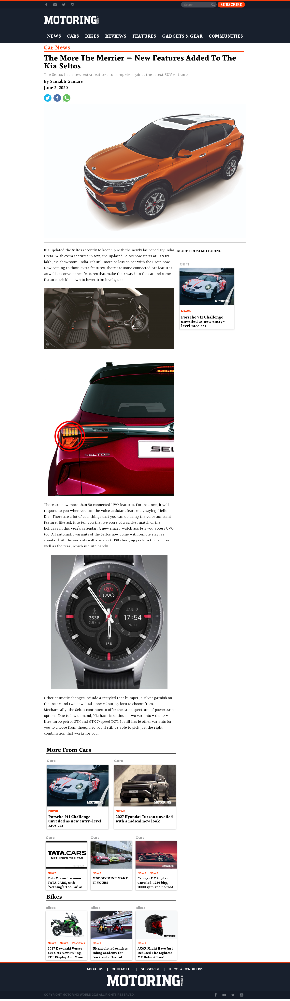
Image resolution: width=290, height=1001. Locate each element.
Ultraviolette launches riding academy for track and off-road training (110, 955)
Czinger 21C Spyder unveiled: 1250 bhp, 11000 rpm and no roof (155, 883)
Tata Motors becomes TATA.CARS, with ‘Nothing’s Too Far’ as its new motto (65, 885)
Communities (226, 36)
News (54, 36)
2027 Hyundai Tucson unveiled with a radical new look (144, 819)
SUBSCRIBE (150, 969)
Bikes (92, 36)
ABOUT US (95, 969)
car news (57, 48)
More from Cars (68, 750)
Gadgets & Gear (182, 36)
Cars (73, 36)
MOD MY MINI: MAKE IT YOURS (110, 881)
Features (144, 36)
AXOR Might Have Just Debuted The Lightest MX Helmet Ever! (155, 953)
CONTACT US (122, 969)
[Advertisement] (212, 775)
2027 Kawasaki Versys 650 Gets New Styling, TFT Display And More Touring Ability (65, 955)
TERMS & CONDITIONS (185, 969)
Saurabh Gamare (66, 81)
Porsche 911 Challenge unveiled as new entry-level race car (203, 321)
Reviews (115, 36)
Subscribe (231, 4)
